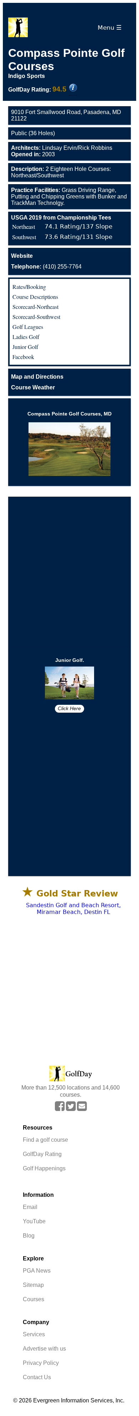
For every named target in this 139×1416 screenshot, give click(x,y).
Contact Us (37, 1377)
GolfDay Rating (42, 1154)
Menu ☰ (111, 27)
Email (30, 1207)
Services (34, 1334)
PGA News (37, 1271)
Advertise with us (44, 1349)
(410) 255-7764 (46, 267)
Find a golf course (45, 1140)
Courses (33, 1299)
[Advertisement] (69, 571)
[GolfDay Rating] (73, 88)
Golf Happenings (44, 1168)
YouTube (34, 1221)
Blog (29, 1236)
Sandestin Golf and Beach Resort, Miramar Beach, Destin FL (73, 908)
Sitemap (33, 1285)
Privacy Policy (41, 1363)
